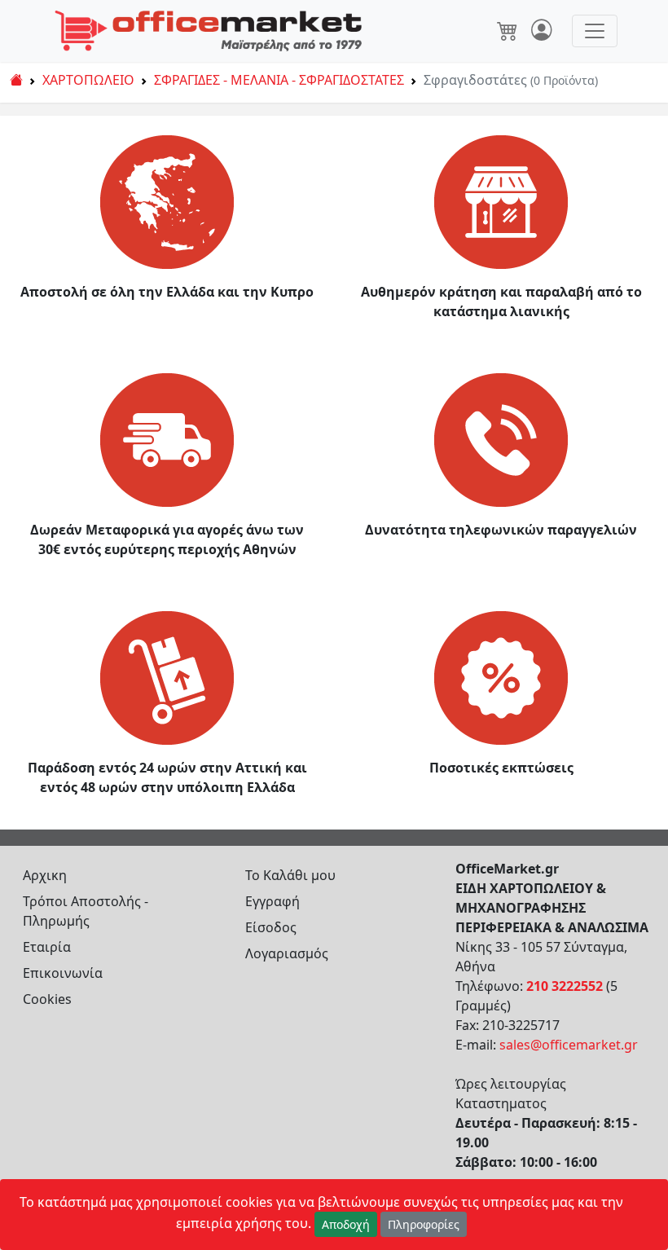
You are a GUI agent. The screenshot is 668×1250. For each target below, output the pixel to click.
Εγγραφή (272, 901)
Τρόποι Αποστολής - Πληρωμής (85, 911)
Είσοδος (271, 927)
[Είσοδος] (542, 31)
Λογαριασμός (286, 953)
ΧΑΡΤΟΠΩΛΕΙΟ (88, 80)
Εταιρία (47, 947)
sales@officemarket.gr (568, 1045)
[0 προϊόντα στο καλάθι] (507, 31)
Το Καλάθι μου (290, 875)
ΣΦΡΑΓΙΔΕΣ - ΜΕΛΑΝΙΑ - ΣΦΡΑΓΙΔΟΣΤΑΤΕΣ (279, 80)
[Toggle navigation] (594, 31)
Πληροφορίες (423, 1224)
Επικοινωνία (63, 973)
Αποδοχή (346, 1224)
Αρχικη (45, 875)
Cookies (47, 999)
